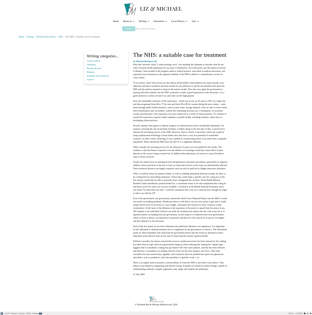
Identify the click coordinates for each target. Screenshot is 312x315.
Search (128, 29)
